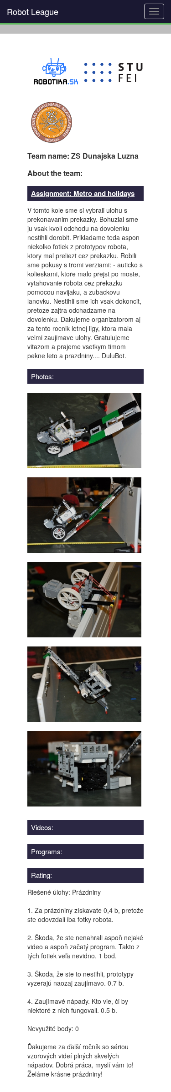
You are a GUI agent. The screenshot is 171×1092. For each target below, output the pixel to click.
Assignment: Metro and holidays (83, 193)
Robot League (32, 11)
